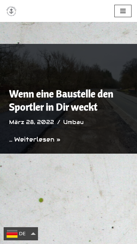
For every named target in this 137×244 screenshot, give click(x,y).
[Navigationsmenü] (123, 11)
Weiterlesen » (37, 139)
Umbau (73, 122)
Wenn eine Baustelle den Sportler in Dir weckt (61, 100)
